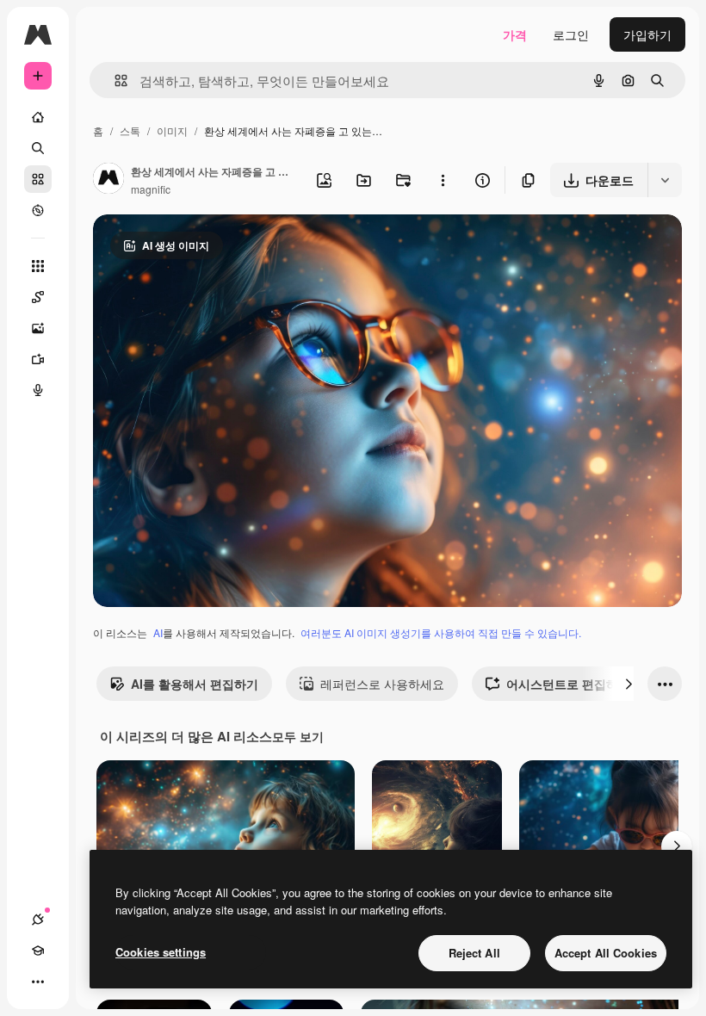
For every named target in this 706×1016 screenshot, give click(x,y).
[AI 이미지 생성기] (38, 328)
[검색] (38, 148)
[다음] (628, 683)
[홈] (38, 117)
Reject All (474, 953)
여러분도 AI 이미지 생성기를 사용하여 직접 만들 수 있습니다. (440, 632)
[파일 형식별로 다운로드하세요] (664, 180)
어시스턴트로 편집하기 (568, 683)
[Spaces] (38, 297)
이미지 (172, 130)
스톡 (130, 130)
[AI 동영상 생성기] (38, 359)
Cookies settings (160, 952)
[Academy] (38, 950)
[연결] (38, 919)
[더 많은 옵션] (442, 180)
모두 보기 (298, 736)
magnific (150, 189)
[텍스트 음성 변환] (38, 390)
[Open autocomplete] (114, 80)
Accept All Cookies (605, 953)
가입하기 (647, 34)
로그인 (571, 34)
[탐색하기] (38, 210)
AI (158, 632)
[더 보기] (38, 981)
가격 (515, 34)
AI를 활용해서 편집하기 (194, 683)
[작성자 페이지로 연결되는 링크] (108, 180)
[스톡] (38, 179)
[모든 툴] (38, 266)
